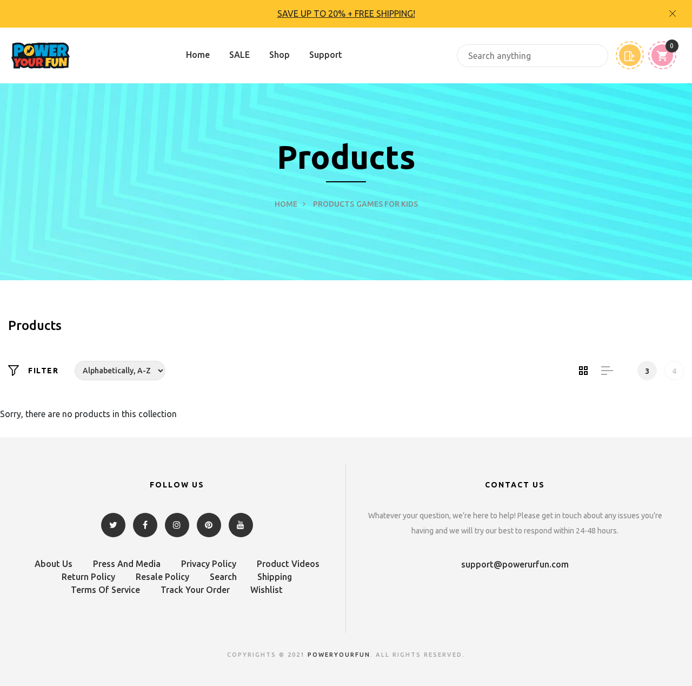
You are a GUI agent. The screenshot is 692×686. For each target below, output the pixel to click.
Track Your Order (195, 590)
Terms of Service (105, 590)
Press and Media (127, 564)
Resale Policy (162, 577)
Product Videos (288, 564)
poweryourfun (339, 654)
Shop (279, 55)
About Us (53, 564)
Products (333, 204)
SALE (239, 55)
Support (325, 55)
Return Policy (88, 577)
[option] (346, 13)
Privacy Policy (208, 564)
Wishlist (266, 590)
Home (198, 55)
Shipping (274, 577)
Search (223, 577)
